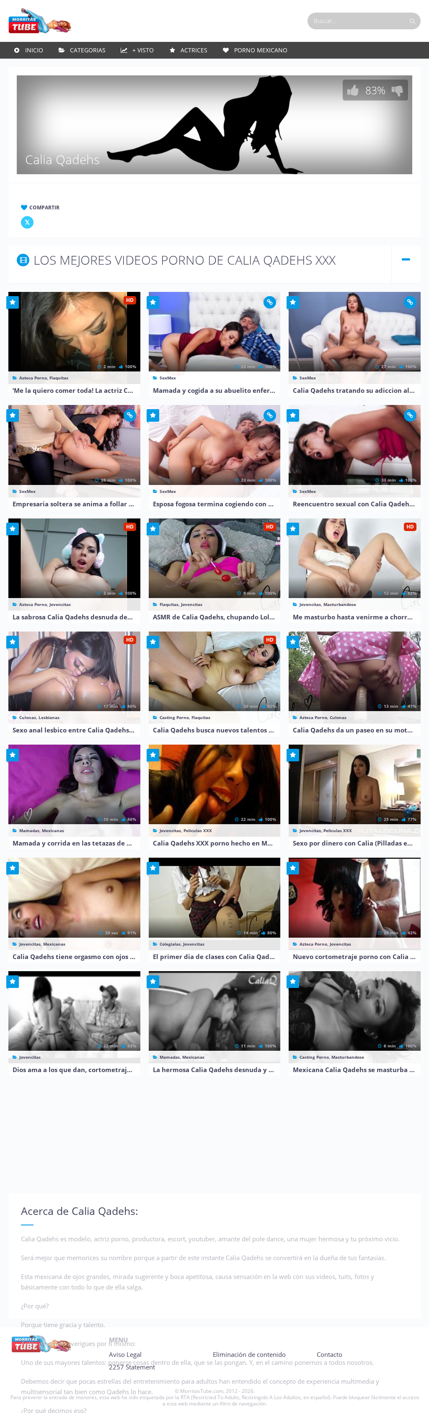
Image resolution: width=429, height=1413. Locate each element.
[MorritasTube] (39, 20)
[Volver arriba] (411, 1398)
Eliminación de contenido (249, 1354)
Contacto (329, 1354)
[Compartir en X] (27, 222)
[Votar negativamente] (397, 90)
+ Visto (143, 50)
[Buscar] (412, 21)
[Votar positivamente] (353, 90)
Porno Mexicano (260, 50)
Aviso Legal (125, 1354)
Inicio (34, 50)
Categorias (88, 50)
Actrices (194, 50)
